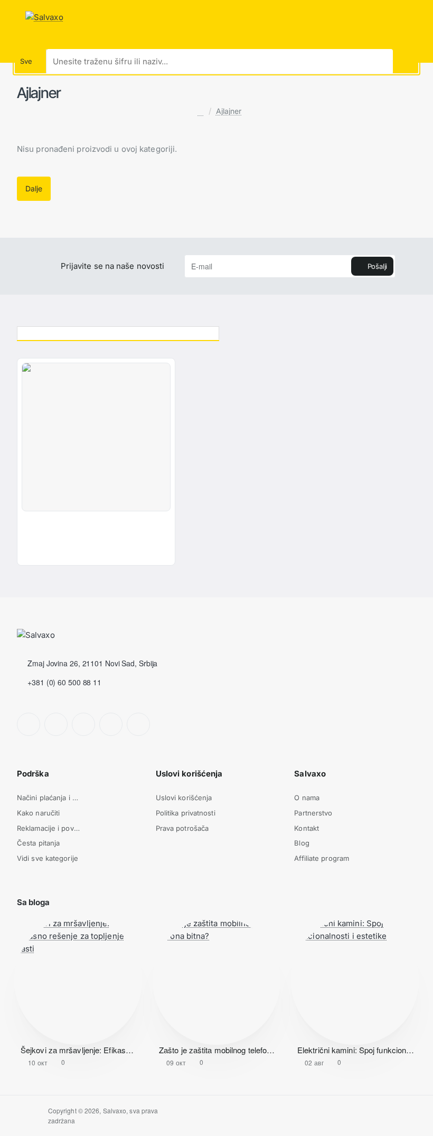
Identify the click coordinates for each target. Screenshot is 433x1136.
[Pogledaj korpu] (423, 17)
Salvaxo (310, 774)
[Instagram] (56, 724)
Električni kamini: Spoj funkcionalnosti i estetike (356, 1050)
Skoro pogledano (118, 331)
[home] (200, 111)
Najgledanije (323, 331)
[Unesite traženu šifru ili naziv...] (405, 61)
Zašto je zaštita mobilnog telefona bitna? (217, 1050)
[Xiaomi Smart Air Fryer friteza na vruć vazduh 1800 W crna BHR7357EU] (96, 437)
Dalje (33, 188)
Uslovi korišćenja (189, 774)
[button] (28, 554)
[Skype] (138, 724)
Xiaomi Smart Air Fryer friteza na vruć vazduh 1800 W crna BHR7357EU (84, 526)
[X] (83, 724)
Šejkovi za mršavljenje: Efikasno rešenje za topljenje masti (79, 1050)
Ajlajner (229, 110)
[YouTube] (111, 724)
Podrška (33, 774)
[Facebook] (28, 724)
